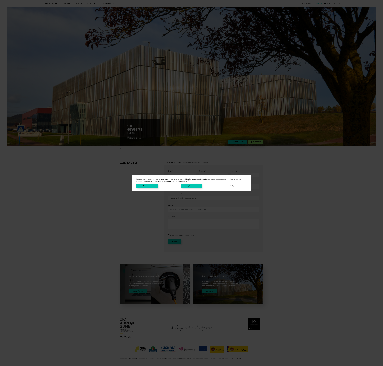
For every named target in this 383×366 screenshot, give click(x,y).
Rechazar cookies (147, 186)
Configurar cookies (236, 186)
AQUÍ (186, 181)
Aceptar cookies (191, 186)
